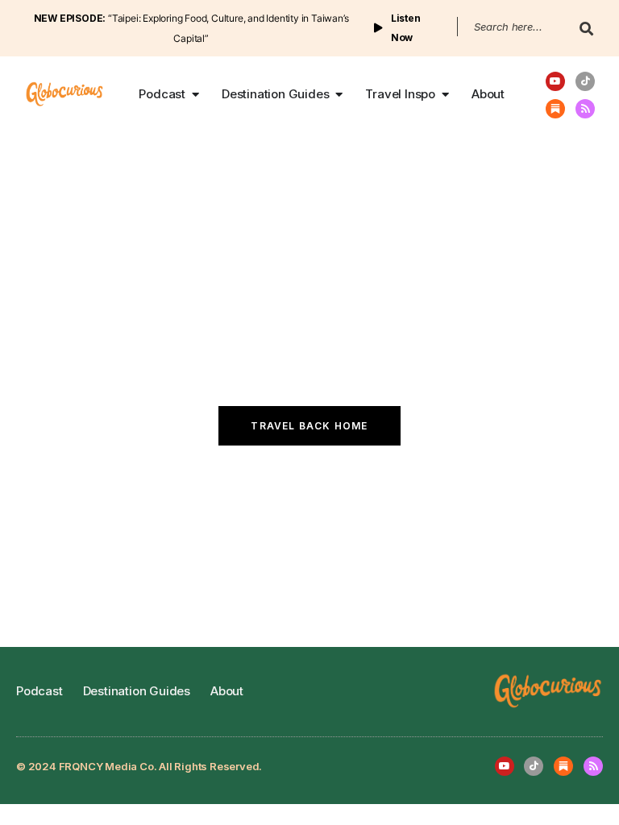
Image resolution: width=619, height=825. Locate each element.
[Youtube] (555, 81)
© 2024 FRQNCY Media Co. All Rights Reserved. (139, 766)
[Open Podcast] (195, 94)
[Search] (583, 34)
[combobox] (511, 26)
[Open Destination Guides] (339, 94)
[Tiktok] (585, 81)
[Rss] (585, 108)
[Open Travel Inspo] (445, 94)
